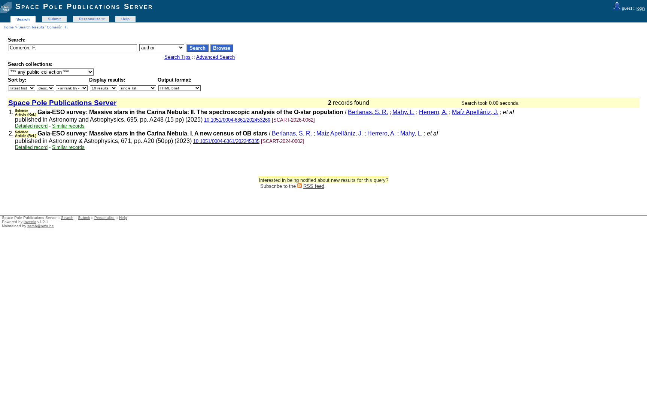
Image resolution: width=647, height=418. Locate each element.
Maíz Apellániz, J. (475, 112)
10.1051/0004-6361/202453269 (237, 120)
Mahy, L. (403, 112)
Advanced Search (215, 57)
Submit (54, 19)
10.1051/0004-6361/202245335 (226, 141)
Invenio (30, 222)
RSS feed (313, 186)
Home (9, 27)
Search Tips (177, 57)
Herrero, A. (433, 112)
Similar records (68, 126)
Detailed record (31, 126)
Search (23, 19)
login (641, 8)
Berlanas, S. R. (368, 112)
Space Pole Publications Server (84, 6)
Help (125, 19)
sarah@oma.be (40, 226)
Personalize (90, 19)
